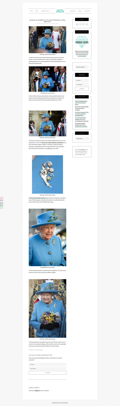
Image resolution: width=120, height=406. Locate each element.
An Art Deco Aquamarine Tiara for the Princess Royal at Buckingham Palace (81, 114)
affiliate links (83, 149)
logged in (37, 390)
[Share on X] (1, 204)
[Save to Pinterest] (1, 198)
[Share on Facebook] (1, 201)
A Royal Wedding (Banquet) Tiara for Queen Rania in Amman (81, 103)
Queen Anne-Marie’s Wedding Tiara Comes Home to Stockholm (81, 108)
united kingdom (39, 350)
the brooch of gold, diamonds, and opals (52, 142)
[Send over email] (1, 207)
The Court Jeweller (60, 11)
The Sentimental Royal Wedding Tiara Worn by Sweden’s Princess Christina (81, 125)
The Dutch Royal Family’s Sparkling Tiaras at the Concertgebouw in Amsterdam (81, 119)
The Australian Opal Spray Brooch (37, 198)
